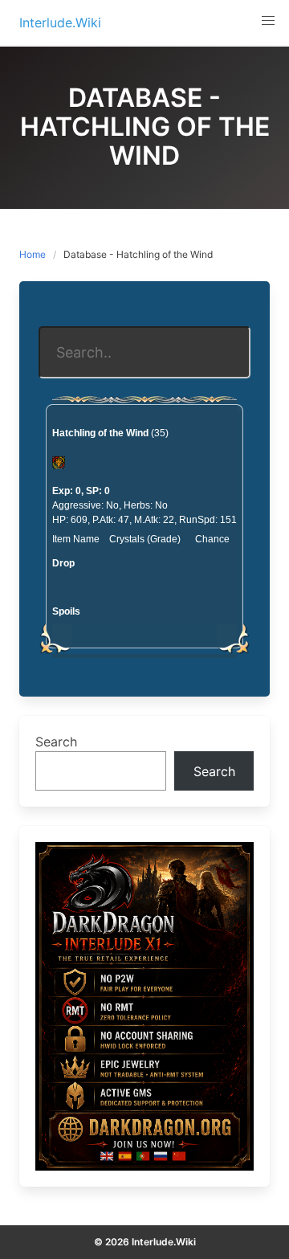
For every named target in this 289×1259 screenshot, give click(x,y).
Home (32, 254)
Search (56, 742)
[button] (268, 21)
